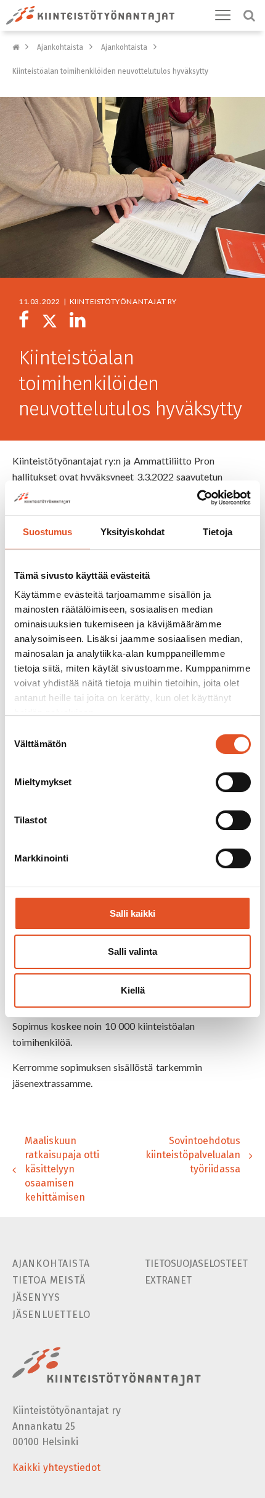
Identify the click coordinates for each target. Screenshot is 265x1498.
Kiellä (133, 990)
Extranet (168, 1280)
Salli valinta (132, 952)
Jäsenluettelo (51, 1314)
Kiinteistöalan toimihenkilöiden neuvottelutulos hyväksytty (110, 71)
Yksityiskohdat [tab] (132, 532)
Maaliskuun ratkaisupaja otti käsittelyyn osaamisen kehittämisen (62, 1168)
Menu (223, 15)
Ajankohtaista (60, 47)
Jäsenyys (36, 1297)
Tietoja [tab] (217, 532)
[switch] (233, 782)
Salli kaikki (132, 913)
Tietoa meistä (48, 1280)
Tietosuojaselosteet (196, 1263)
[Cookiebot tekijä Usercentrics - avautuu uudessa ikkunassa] (197, 498)
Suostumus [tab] (48, 532)
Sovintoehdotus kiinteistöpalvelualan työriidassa (192, 1155)
